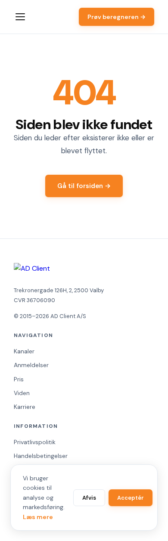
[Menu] (20, 17)
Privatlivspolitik (35, 442)
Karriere (24, 407)
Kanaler (24, 351)
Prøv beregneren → (116, 17)
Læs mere (38, 517)
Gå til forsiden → (84, 186)
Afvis (89, 497)
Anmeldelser (31, 365)
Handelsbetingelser (41, 456)
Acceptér (130, 497)
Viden (22, 393)
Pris (19, 379)
